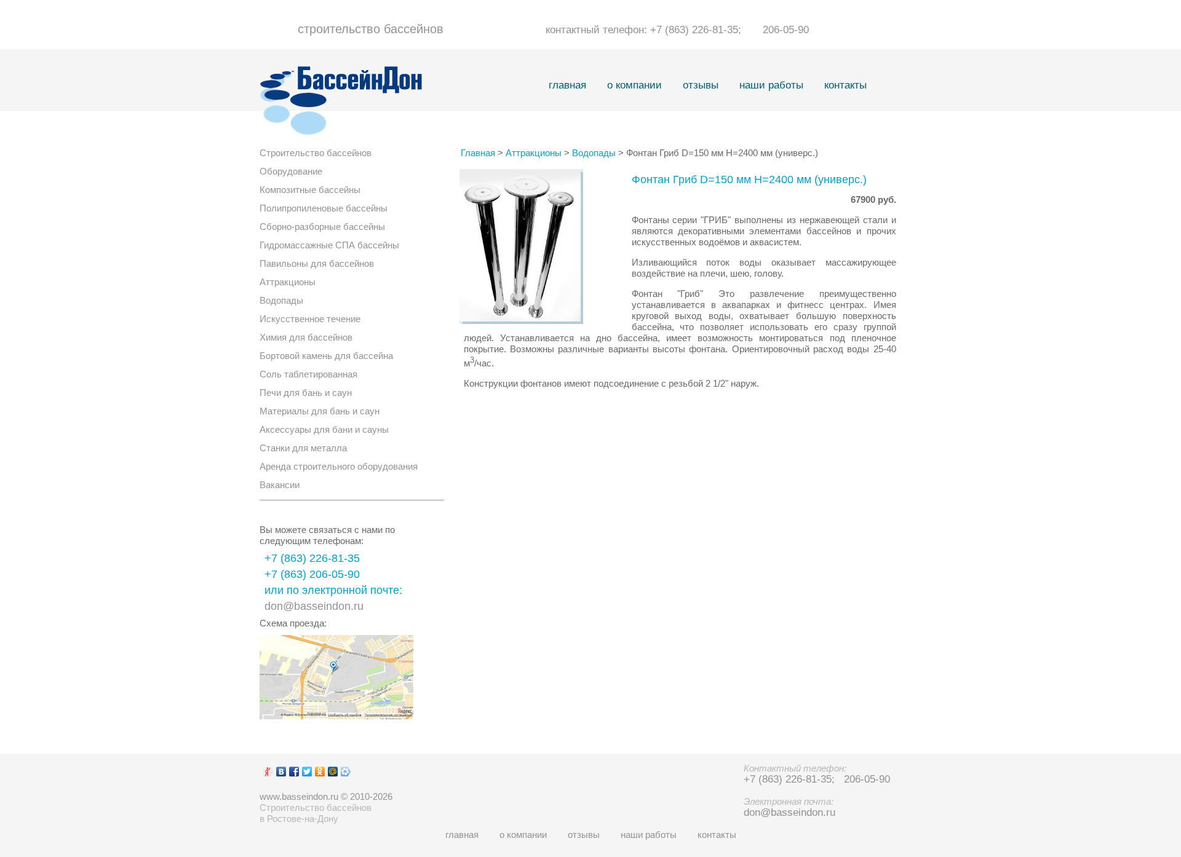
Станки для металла (303, 448)
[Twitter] (307, 772)
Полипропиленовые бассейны (324, 208)
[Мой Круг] (346, 772)
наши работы (771, 85)
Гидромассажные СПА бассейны (329, 245)
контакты (845, 85)
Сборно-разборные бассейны (322, 226)
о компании (634, 85)
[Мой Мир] (333, 772)
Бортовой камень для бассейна (326, 355)
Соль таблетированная (308, 374)
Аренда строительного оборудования (339, 466)
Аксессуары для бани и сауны (324, 429)
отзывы (700, 85)
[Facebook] (294, 772)
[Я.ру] (268, 772)
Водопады (281, 300)
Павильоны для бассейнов (317, 263)
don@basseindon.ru (314, 606)
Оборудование (291, 171)
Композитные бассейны (310, 189)
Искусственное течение (310, 319)
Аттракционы (288, 282)
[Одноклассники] (320, 772)
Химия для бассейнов (306, 337)
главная (567, 85)
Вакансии (280, 485)
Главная (478, 153)
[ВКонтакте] (281, 772)
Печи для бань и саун (306, 392)
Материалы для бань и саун (320, 411)
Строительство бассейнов (316, 153)
